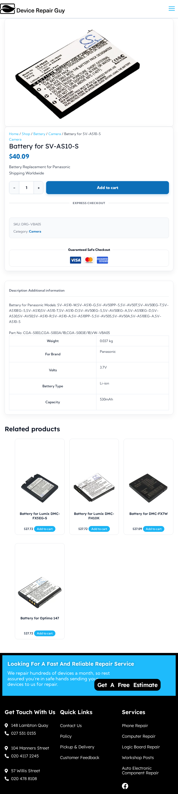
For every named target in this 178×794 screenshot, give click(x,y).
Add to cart (107, 187)
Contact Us (71, 725)
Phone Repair (135, 725)
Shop (26, 134)
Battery (39, 134)
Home (14, 134)
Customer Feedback (79, 757)
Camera (54, 134)
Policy (66, 736)
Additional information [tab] (46, 290)
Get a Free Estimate (127, 684)
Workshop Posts (138, 757)
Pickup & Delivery (77, 747)
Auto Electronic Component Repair (140, 770)
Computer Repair (139, 736)
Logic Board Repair (141, 747)
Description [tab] (18, 290)
